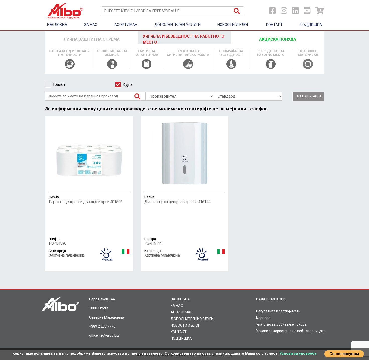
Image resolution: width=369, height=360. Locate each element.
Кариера (263, 318)
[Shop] (319, 10)
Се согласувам (344, 353)
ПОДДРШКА (311, 24)
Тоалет (59, 84)
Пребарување (309, 96)
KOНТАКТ (274, 24)
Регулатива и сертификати (278, 311)
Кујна (127, 84)
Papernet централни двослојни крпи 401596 (85, 199)
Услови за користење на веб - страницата (291, 331)
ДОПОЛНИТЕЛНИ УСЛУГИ (177, 24)
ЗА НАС (90, 24)
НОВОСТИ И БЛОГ (233, 24)
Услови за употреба (297, 353)
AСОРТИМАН (125, 24)
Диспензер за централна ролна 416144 (177, 199)
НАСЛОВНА (57, 24)
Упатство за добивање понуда (281, 324)
